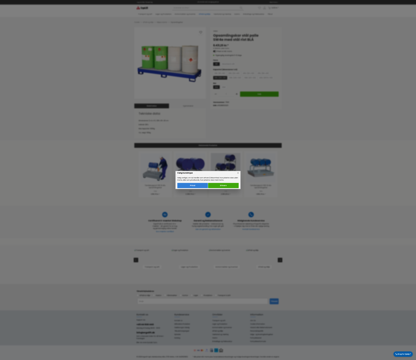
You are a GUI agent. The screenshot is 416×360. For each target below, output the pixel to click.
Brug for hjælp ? (403, 354)
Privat (192, 185)
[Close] (238, 173)
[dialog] (208, 180)
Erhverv (223, 185)
